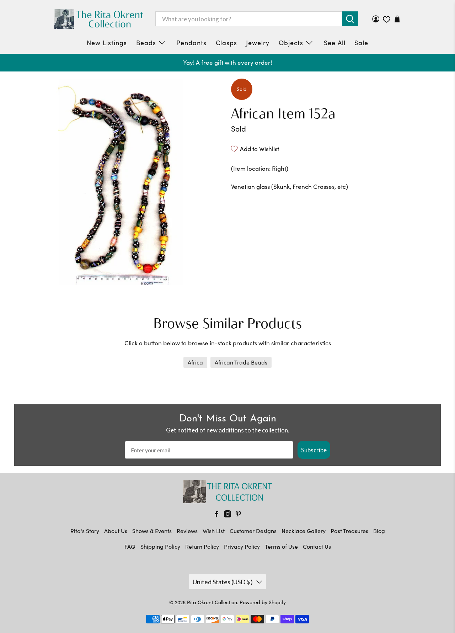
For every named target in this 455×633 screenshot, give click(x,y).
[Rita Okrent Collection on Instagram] (227, 515)
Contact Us (317, 546)
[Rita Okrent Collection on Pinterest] (238, 515)
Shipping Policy (160, 546)
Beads (146, 42)
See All (335, 42)
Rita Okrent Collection (212, 602)
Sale (361, 42)
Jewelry (257, 42)
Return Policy (202, 546)
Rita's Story (84, 530)
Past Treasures (349, 530)
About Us (115, 530)
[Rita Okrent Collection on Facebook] (216, 515)
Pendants (191, 42)
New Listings (107, 42)
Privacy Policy (242, 546)
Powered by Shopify (263, 602)
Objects (291, 42)
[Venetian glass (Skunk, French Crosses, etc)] (121, 182)
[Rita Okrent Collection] (98, 19)
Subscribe (314, 450)
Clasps (226, 42)
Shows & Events (152, 530)
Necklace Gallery (304, 530)
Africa (195, 362)
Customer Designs (253, 530)
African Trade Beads (241, 362)
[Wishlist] (386, 19)
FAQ (129, 546)
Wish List (214, 530)
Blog (379, 530)
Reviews (187, 530)
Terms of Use (281, 546)
